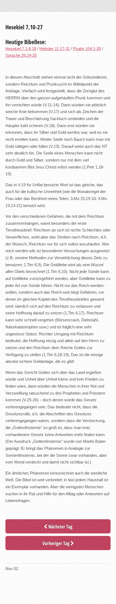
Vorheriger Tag (56, 543)
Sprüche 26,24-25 (21, 55)
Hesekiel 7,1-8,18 (20, 49)
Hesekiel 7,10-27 (24, 27)
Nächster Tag (59, 526)
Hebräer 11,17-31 (54, 49)
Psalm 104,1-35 (87, 49)
